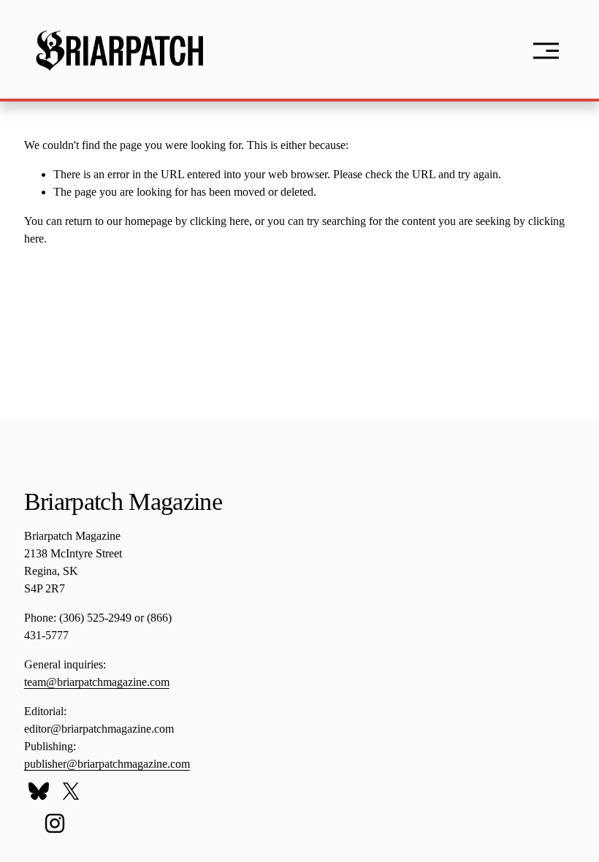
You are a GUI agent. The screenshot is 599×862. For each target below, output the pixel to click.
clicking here (219, 221)
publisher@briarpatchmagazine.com (107, 764)
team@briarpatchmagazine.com (96, 682)
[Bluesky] (38, 791)
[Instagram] (55, 823)
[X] (71, 791)
